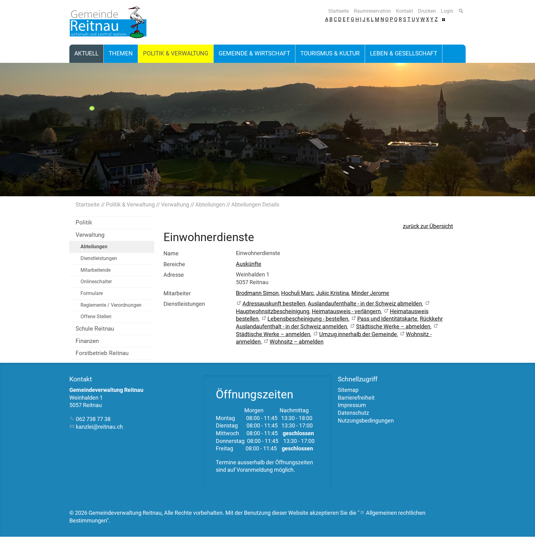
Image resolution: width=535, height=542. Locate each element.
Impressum (352, 405)
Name (171, 253)
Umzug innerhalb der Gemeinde (358, 334)
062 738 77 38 (93, 419)
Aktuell (86, 53)
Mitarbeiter (177, 293)
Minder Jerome (370, 293)
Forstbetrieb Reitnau (102, 353)
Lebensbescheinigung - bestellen (308, 319)
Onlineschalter (96, 281)
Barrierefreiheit (356, 398)
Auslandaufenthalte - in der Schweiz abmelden (365, 304)
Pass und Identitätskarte (387, 319)
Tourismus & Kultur (330, 53)
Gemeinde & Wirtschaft (254, 53)
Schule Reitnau (95, 328)
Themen (121, 53)
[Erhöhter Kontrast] (443, 19)
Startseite (338, 11)
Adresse (173, 275)
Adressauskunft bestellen (273, 304)
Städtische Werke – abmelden (393, 326)
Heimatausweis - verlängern (346, 311)
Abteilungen (93, 246)
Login (447, 11)
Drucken (427, 11)
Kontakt (404, 11)
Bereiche (174, 264)
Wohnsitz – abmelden (297, 342)
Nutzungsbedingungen (366, 421)
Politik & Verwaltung (175, 53)
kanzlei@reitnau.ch (99, 427)
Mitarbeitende (95, 270)
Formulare (91, 293)
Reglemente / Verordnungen (110, 305)
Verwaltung (90, 234)
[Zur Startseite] (108, 22)
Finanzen (87, 341)
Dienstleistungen (98, 258)
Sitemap (348, 390)
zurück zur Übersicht (428, 226)
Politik (84, 222)
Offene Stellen (95, 316)
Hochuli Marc (297, 293)
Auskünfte (248, 264)
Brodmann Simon (257, 293)
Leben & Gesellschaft (403, 53)
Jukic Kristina (332, 293)
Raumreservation (372, 11)
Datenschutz (353, 413)
